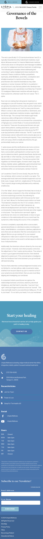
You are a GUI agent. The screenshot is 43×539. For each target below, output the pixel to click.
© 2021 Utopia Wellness (9, 518)
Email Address (8, 491)
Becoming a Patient (7, 533)
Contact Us (21, 331)
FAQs (3, 530)
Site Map (4, 524)
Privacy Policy (5, 527)
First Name (6, 499)
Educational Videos (7, 536)
